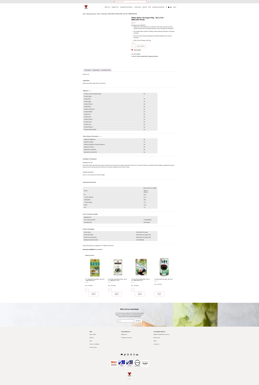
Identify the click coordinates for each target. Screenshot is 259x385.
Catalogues (137, 7)
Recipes (144, 7)
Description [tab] (88, 70)
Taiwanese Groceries (126, 7)
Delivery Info (157, 337)
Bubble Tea (115, 7)
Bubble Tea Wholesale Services (161, 334)
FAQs (155, 340)
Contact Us (156, 344)
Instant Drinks (104, 13)
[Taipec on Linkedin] (137, 354)
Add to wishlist (137, 49)
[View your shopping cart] (168, 7)
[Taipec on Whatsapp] (134, 354)
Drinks (98, 13)
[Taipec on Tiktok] (125, 354)
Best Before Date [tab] (106, 70)
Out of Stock (159, 294)
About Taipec (93, 334)
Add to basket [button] (94, 294)
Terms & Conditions (94, 344)
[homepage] (86, 7)
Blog (149, 7)
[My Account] (170, 7)
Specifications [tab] (96, 70)
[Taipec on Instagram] (128, 354)
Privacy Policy (93, 347)
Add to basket (141, 46)
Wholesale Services (158, 7)
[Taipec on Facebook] (131, 354)
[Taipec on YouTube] (122, 354)
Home (84, 13)
